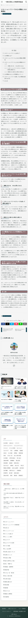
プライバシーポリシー (6, 611)
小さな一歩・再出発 (9, 572)
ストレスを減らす (9, 533)
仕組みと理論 (8, 557)
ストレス (5, 448)
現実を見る (16, 463)
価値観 (21, 450)
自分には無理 (15, 468)
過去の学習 (6, 475)
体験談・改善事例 (9, 566)
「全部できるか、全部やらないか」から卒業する (14, 489)
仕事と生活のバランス (10, 551)
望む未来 (18, 460)
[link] (14, 366)
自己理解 (5, 470)
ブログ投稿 (7, 545)
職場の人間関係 (7, 468)
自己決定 (22, 468)
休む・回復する (8, 563)
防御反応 (21, 475)
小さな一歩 (9, 455)
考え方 (22, 465)
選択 (11, 475)
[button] (3, 324)
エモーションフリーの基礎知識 (12, 524)
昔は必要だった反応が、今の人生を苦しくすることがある (14, 502)
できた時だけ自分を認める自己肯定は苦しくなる (14, 494)
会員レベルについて (12, 608)
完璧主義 (21, 453)
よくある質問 (8, 548)
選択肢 (15, 475)
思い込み (19, 458)
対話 (5, 455)
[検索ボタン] (26, 2)
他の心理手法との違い (10, 560)
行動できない (12, 470)
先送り (5, 453)
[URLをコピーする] (25, 324)
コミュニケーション (18, 445)
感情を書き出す (8, 581)
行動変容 (19, 470)
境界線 (15, 453)
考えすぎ (17, 465)
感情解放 (12, 460)
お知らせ (11, 443)
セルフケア (6, 450)
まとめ (6, 81)
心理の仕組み (12, 458)
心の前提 (5, 458)
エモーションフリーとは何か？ (12, 53)
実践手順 (7, 569)
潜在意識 (5, 463)
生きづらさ (6, 465)
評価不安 (5, 473)
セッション (19, 448)
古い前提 (10, 453)
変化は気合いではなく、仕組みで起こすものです (14, 498)
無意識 (10, 463)
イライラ (17, 443)
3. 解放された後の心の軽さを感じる (15, 71)
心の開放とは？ (8, 55)
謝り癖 (10, 473)
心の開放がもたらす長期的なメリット (14, 74)
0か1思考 (5, 443)
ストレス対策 (12, 448)
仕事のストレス (8, 554)
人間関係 (16, 450)
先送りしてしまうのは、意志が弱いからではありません (14, 507)
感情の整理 (6, 460)
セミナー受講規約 (22, 608)
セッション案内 (8, 536)
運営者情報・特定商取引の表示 (20, 611)
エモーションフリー (7, 13)
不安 (11, 450)
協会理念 (4, 608)
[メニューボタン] (2, 2)
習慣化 (11, 465)
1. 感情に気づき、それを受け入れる (15, 66)
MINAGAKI (14, 352)
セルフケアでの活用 (9, 542)
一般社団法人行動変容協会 (14, 2)
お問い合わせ (14, 614)
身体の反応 (16, 473)
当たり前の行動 (17, 455)
